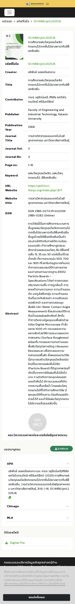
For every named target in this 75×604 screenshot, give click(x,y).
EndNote (62, 449)
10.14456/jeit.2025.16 (41, 37)
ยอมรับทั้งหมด (37, 597)
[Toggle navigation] (9, 12)
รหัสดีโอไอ (23, 21)
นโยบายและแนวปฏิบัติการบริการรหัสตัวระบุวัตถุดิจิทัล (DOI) (34, 584)
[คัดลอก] (39, 497)
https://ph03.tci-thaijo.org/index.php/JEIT (45, 188)
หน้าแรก (7, 21)
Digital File (17, 542)
